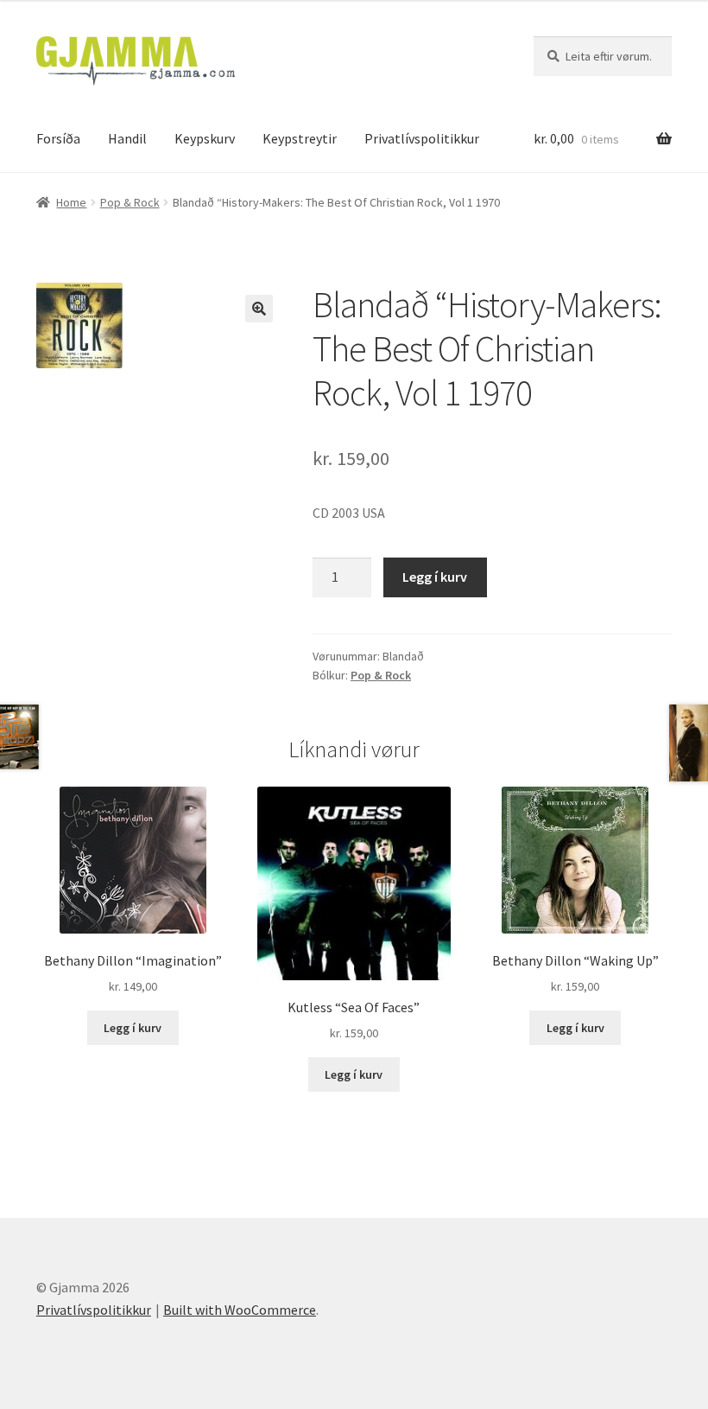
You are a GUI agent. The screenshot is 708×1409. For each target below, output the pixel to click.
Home (71, 202)
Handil (127, 138)
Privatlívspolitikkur (421, 138)
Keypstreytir (299, 138)
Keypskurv (204, 138)
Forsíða (58, 138)
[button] (259, 308)
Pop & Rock (130, 202)
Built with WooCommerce (239, 1309)
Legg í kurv (434, 576)
